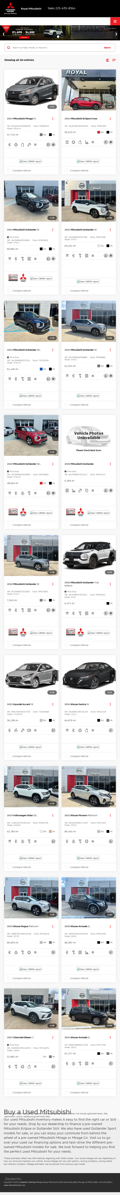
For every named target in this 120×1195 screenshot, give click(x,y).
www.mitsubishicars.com (14, 1185)
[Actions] (52, 118)
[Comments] (48, 145)
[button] (55, 89)
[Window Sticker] (53, 145)
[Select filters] (107, 60)
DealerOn (24, 1182)
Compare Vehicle (21, 170)
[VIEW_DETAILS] (89, 435)
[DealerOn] (13, 1178)
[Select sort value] (113, 60)
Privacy (40, 1182)
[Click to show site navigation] (115, 21)
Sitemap (32, 1182)
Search (107, 47)
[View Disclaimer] (35, 144)
